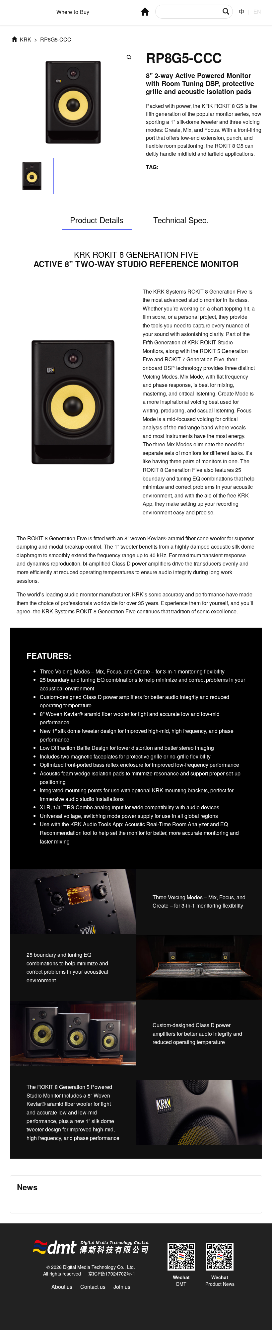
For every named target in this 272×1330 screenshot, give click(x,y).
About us (61, 1286)
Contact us (92, 1286)
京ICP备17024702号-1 (111, 1273)
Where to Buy (72, 12)
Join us (121, 1286)
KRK (25, 39)
